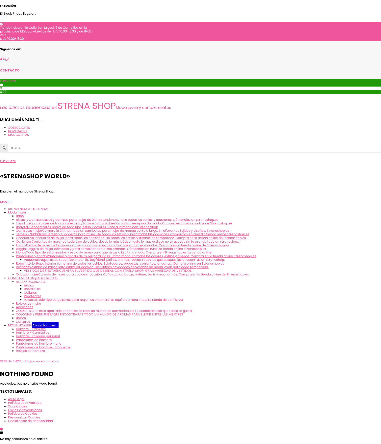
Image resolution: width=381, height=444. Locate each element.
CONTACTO (9, 70)
